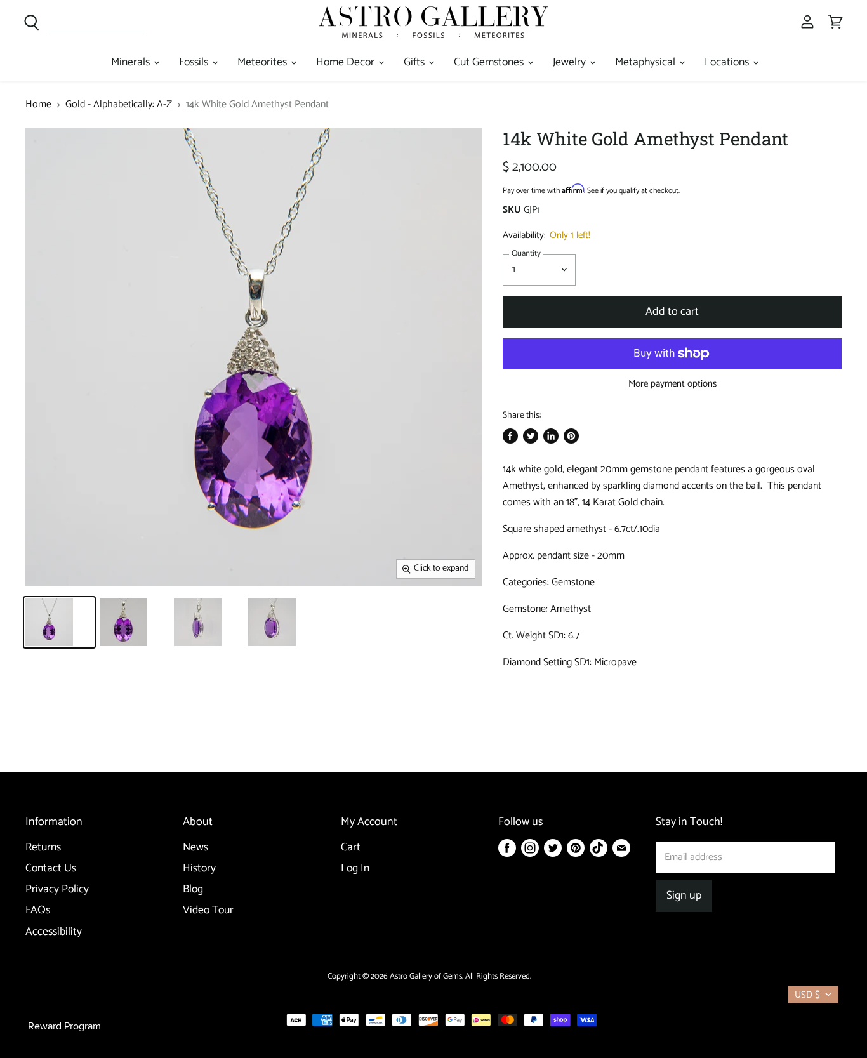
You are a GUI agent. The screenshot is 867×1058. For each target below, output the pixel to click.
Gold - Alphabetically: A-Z (118, 104)
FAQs (37, 910)
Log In (355, 868)
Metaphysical (646, 62)
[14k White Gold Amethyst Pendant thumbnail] (59, 622)
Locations (728, 62)
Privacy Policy (57, 889)
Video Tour (208, 910)
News (195, 847)
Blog (193, 889)
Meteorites (263, 62)
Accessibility (53, 932)
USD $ (807, 995)
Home (38, 104)
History (199, 868)
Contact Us (50, 868)
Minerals (131, 62)
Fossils (195, 62)
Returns (43, 847)
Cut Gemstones (490, 62)
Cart (351, 847)
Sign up (683, 895)
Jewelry (570, 62)
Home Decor (346, 62)
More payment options (672, 383)
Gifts (415, 62)
